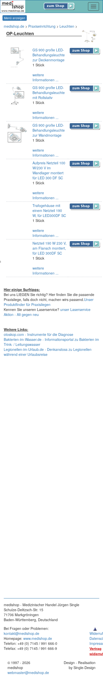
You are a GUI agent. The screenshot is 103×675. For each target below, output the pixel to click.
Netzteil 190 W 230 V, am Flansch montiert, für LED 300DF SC (49, 248)
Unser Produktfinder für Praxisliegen (49, 302)
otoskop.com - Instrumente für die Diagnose (38, 334)
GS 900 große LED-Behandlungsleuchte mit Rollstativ (48, 92)
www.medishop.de (37, 638)
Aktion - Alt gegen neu (21, 314)
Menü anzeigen (14, 18)
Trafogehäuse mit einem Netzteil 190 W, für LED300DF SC (49, 210)
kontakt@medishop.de (21, 633)
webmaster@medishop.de (28, 672)
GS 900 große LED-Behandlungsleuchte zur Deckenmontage (48, 54)
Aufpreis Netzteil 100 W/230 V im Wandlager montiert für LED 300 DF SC (48, 170)
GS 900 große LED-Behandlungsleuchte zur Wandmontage (48, 130)
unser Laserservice (75, 309)
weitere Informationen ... (45, 77)
